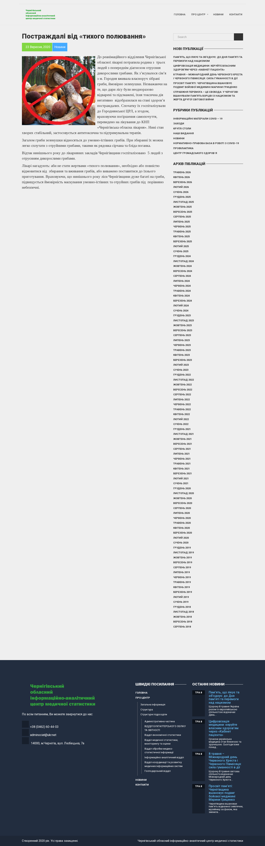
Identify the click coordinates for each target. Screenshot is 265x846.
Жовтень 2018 (182, 616)
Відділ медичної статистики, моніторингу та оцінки (161, 742)
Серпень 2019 (182, 567)
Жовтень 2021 (182, 439)
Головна (179, 14)
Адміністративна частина (160, 721)
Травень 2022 (182, 409)
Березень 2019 (182, 592)
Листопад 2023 (183, 320)
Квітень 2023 (181, 354)
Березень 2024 (182, 300)
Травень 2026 (182, 172)
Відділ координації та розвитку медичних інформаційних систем (164, 764)
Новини (218, 14)
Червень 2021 (182, 458)
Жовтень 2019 (182, 557)
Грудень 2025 (182, 196)
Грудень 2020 (182, 488)
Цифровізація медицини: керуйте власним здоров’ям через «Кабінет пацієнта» (204, 67)
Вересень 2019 (182, 562)
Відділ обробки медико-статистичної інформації (159, 750)
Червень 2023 (182, 345)
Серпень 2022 (182, 394)
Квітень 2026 (181, 177)
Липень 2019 (181, 572)
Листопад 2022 (183, 379)
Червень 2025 (182, 226)
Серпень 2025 (182, 216)
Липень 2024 (181, 280)
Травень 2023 (182, 350)
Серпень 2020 (182, 508)
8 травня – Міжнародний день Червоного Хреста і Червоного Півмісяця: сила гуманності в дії (207, 76)
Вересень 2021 (182, 443)
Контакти (235, 14)
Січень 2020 (180, 542)
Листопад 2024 (183, 261)
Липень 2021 (181, 453)
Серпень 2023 (182, 335)
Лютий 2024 (181, 305)
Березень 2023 (182, 360)
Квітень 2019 (181, 587)
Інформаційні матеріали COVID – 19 (197, 118)
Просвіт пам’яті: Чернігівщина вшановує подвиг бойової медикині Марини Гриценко (205, 85)
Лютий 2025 (181, 246)
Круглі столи (182, 128)
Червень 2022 (182, 404)
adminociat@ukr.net (43, 735)
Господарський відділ (158, 770)
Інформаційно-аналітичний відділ (164, 757)
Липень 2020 (181, 513)
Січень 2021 (180, 483)
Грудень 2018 (182, 606)
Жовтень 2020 (182, 498)
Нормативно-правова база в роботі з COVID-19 (206, 143)
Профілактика (183, 148)
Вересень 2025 (182, 211)
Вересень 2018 (182, 621)
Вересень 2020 (182, 503)
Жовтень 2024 (182, 266)
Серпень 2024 (182, 275)
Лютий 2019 (181, 597)
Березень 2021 (182, 473)
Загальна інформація (152, 704)
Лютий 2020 (181, 537)
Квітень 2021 (181, 468)
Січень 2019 (180, 601)
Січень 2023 (180, 369)
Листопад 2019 (183, 552)
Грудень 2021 (182, 429)
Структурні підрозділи (153, 714)
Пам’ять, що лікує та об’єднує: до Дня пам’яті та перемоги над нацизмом (207, 59)
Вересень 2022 (182, 389)
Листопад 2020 (183, 493)
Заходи (178, 123)
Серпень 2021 (182, 448)
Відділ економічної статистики (163, 734)
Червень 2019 (182, 577)
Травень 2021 (182, 463)
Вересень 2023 (182, 330)
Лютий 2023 (181, 364)
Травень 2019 (182, 582)
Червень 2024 (182, 285)
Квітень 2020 (181, 527)
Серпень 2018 (182, 626)
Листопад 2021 (183, 433)
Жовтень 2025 (182, 206)
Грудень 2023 (182, 315)
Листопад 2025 (183, 201)
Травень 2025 (182, 231)
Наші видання (183, 133)
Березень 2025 (182, 241)
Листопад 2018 (183, 611)
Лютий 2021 (181, 478)
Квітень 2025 (181, 236)
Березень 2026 (182, 182)
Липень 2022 (181, 399)
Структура (146, 709)
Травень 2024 (182, 290)
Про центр (198, 14)
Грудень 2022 (182, 374)
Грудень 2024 (182, 256)
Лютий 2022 (181, 419)
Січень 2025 (180, 251)
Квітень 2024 (181, 295)
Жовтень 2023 (182, 325)
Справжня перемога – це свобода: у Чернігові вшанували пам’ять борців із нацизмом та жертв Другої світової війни (205, 95)
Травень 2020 (182, 522)
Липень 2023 (181, 340)
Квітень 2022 (181, 414)
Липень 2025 (181, 221)
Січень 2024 (180, 310)
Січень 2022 (180, 424)
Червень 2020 (182, 518)
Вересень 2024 (182, 271)
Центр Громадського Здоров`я (195, 153)
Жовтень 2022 (182, 384)
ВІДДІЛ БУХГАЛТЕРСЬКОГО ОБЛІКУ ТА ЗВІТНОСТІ (165, 728)
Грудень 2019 (182, 547)
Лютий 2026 (181, 187)
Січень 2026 (180, 192)
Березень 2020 (182, 532)
